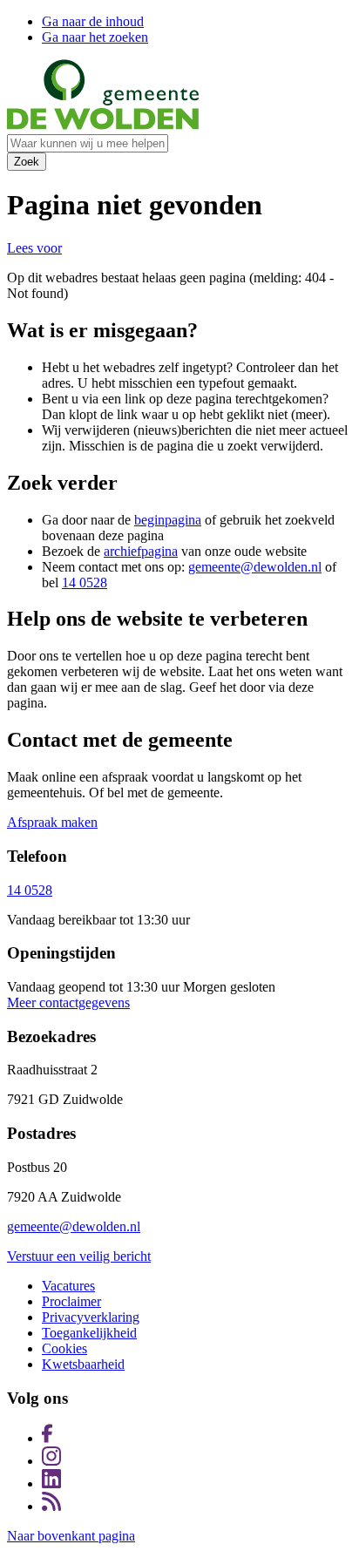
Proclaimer (71, 1301)
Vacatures (68, 1285)
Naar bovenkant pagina (71, 1535)
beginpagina (167, 519)
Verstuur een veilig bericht (79, 1256)
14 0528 (84, 582)
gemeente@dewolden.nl (255, 566)
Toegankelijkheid (89, 1332)
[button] (34, 247)
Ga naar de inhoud (93, 21)
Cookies (64, 1348)
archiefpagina (141, 551)
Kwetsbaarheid (83, 1364)
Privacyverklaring (90, 1317)
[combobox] (87, 143)
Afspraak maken (52, 822)
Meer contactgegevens (68, 1002)
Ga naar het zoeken (95, 37)
